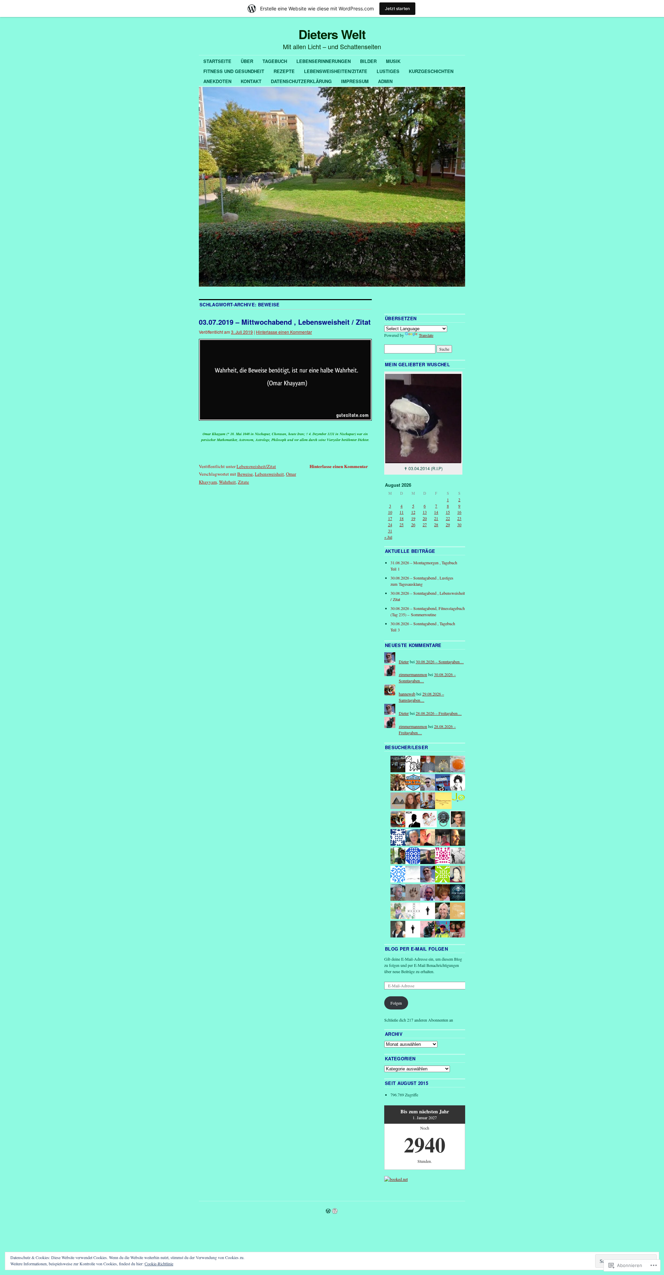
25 (401, 524)
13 (425, 512)
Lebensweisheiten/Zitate (335, 71)
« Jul (388, 537)
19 (413, 518)
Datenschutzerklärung (301, 81)
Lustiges (388, 71)
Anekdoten (217, 81)
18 (401, 518)
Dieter (404, 661)
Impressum (355, 81)
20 (425, 518)
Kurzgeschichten (431, 71)
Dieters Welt (332, 34)
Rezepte (284, 71)
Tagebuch (274, 61)
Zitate (243, 482)
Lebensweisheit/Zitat (256, 466)
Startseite (217, 61)
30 (459, 524)
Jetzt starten (397, 8)
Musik (393, 61)
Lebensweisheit (269, 474)
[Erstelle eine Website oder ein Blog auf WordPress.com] (328, 1211)
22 (448, 518)
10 (390, 512)
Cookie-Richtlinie (159, 1263)
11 (401, 512)
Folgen (396, 1003)
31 (390, 530)
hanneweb (407, 694)
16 (459, 512)
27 (425, 524)
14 (436, 512)
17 (390, 518)
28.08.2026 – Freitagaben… (439, 713)
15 (448, 512)
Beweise (245, 474)
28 (436, 524)
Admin (385, 81)
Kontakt (251, 81)
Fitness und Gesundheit (233, 71)
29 (448, 524)
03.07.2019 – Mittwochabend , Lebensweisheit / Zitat (285, 322)
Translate (426, 335)
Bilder (368, 61)
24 (390, 524)
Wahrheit (227, 482)
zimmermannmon (413, 674)
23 (459, 518)
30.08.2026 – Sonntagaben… (440, 661)
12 (413, 512)
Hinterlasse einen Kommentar (284, 332)
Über (247, 61)
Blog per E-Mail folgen (416, 948)
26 (413, 524)
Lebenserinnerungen (323, 61)
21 (436, 518)
